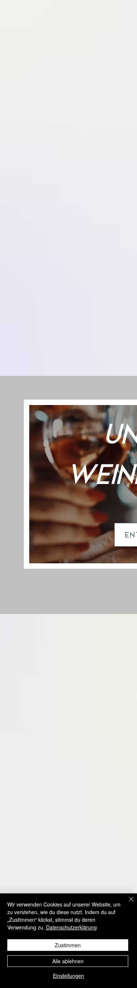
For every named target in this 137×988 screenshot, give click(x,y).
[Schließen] (127, 903)
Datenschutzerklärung (71, 927)
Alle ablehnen (68, 961)
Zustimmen (68, 945)
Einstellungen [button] (68, 975)
